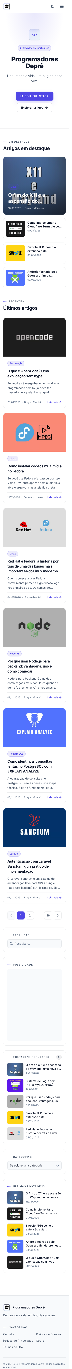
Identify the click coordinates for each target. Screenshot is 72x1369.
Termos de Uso (13, 1347)
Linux (13, 458)
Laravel (14, 853)
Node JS (14, 653)
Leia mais (52, 402)
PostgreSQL (16, 753)
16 (48, 915)
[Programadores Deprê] (6, 6)
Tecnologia (16, 363)
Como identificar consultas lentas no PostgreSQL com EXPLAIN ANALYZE (29, 766)
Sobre (40, 1340)
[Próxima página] (58, 915)
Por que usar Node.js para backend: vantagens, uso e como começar (29, 666)
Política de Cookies (48, 1334)
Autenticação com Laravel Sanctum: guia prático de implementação (29, 866)
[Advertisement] (36, 1005)
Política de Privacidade (18, 1340)
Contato (8, 1334)
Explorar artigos (32, 107)
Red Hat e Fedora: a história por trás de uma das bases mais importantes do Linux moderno (33, 566)
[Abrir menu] (62, 6)
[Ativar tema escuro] (53, 6)
